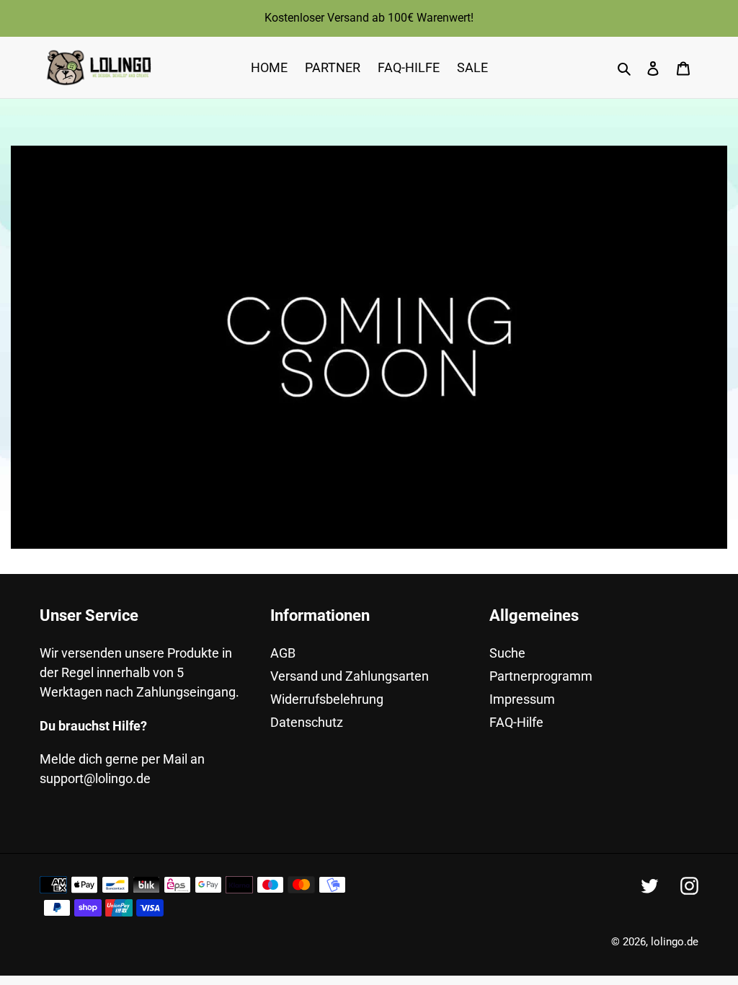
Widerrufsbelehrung (326, 699)
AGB (282, 653)
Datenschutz (306, 722)
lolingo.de (674, 941)
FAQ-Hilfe (516, 722)
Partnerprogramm (540, 676)
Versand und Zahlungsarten (349, 676)
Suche (507, 653)
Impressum (522, 699)
